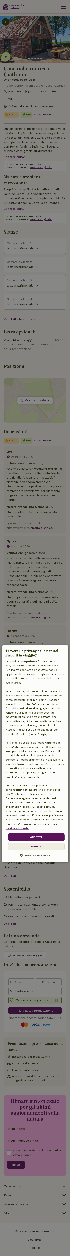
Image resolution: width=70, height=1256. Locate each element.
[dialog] (35, 753)
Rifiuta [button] (36, 846)
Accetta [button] (36, 837)
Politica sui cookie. (17, 828)
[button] (35, 855)
